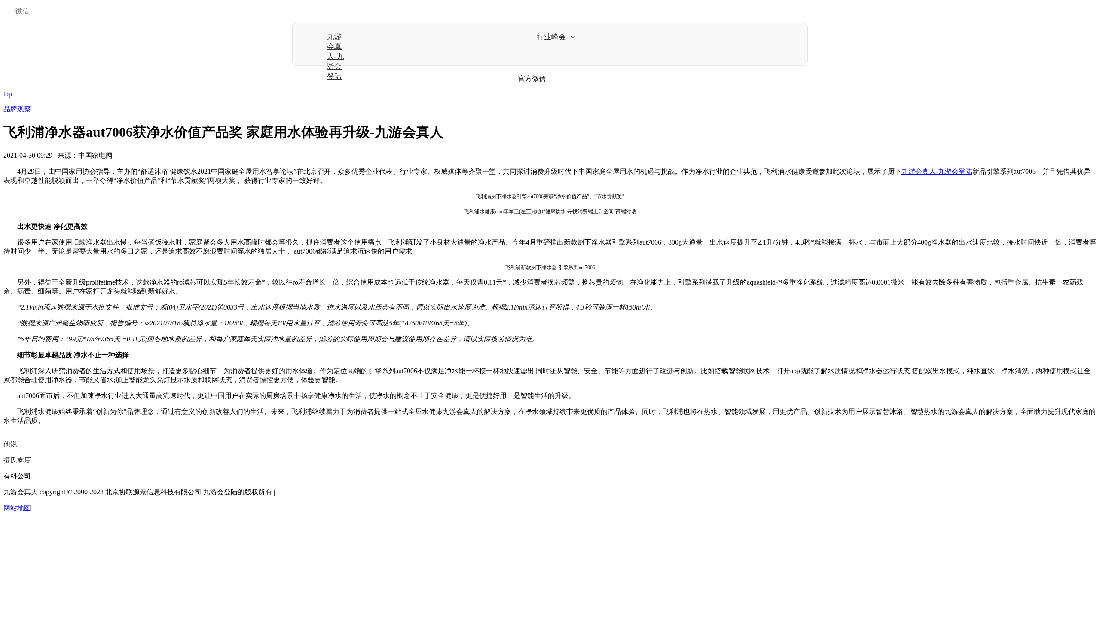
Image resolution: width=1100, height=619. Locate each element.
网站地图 (17, 508)
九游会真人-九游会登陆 (335, 56)
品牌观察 (17, 109)
